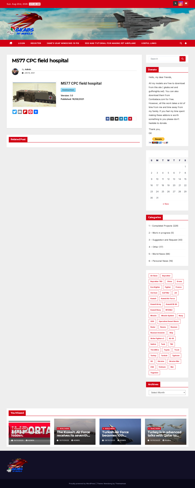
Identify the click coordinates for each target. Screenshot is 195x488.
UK (151, 361)
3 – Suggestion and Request (163, 239)
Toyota (167, 350)
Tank (163, 344)
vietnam (162, 367)
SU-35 (171, 338)
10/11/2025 (19, 440)
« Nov (166, 204)
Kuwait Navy (155, 310)
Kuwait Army (155, 304)
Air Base (153, 276)
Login (21, 43)
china (169, 281)
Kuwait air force (168, 299)
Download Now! (68, 90)
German (153, 293)
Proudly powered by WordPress (82, 483)
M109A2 (169, 310)
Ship (171, 333)
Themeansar (120, 483)
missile (153, 316)
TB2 (171, 344)
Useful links (148, 43)
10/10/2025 (155, 440)
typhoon (175, 356)
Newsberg (108, 483)
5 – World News (157, 254)
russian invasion (157, 333)
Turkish (164, 356)
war (172, 367)
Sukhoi (153, 344)
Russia (163, 327)
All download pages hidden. (26, 433)
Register (36, 43)
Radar (152, 327)
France (179, 287)
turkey (153, 356)
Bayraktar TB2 (156, 281)
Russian (174, 327)
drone (179, 281)
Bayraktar (166, 276)
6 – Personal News (158, 261)
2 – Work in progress (159, 232)
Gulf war (165, 293)
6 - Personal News (19, 428)
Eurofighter (155, 287)
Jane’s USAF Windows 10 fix (63, 43)
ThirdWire (154, 350)
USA (152, 367)
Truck (176, 350)
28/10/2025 (110, 440)
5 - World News (63, 428)
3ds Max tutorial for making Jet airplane (110, 43)
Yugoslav (154, 373)
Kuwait (153, 299)
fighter (168, 287)
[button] (181, 43)
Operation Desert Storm (169, 321)
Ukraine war (174, 361)
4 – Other (154, 247)
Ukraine (161, 361)
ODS (152, 321)
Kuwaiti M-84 (171, 304)
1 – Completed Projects (160, 225)
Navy (181, 316)
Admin (28, 69)
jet (175, 293)
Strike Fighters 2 (157, 338)
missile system (167, 316)
